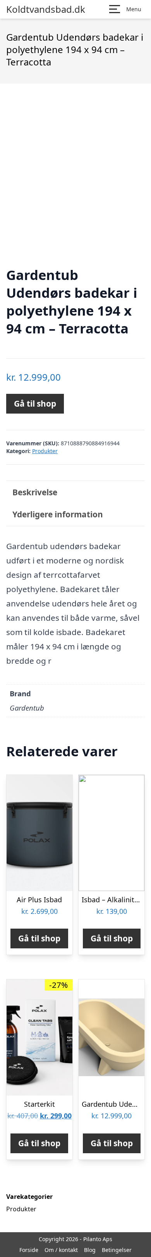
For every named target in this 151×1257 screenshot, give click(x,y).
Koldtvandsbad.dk (45, 9)
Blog (90, 1250)
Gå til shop (35, 403)
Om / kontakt (61, 1250)
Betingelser (117, 1250)
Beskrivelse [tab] (34, 492)
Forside (28, 1250)
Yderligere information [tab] (57, 514)
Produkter (45, 451)
